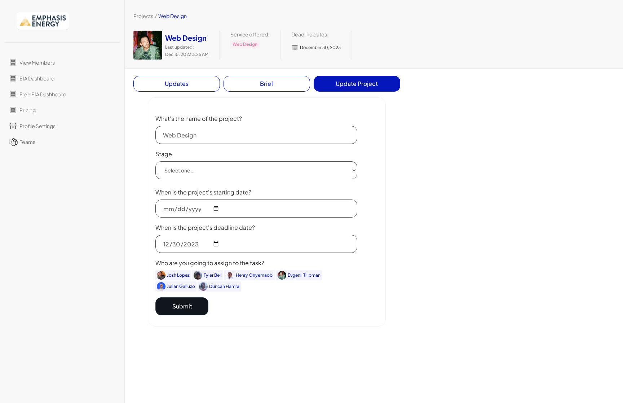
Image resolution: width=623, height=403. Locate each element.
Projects (143, 16)
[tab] (176, 84)
